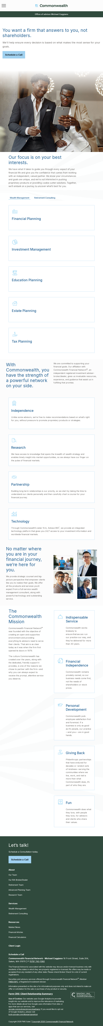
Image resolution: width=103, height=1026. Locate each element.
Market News (14, 927)
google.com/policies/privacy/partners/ (24, 1009)
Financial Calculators (17, 937)
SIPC (16, 982)
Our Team (13, 875)
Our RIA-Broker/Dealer (18, 880)
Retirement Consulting (18, 913)
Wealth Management (17, 908)
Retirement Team (16, 885)
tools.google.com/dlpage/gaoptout (23, 1014)
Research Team (15, 895)
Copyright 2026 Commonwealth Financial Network (52, 1021)
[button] (12, 870)
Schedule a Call (20, 859)
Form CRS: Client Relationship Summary (31, 993)
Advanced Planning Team (19, 890)
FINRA (11, 982)
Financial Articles (16, 932)
